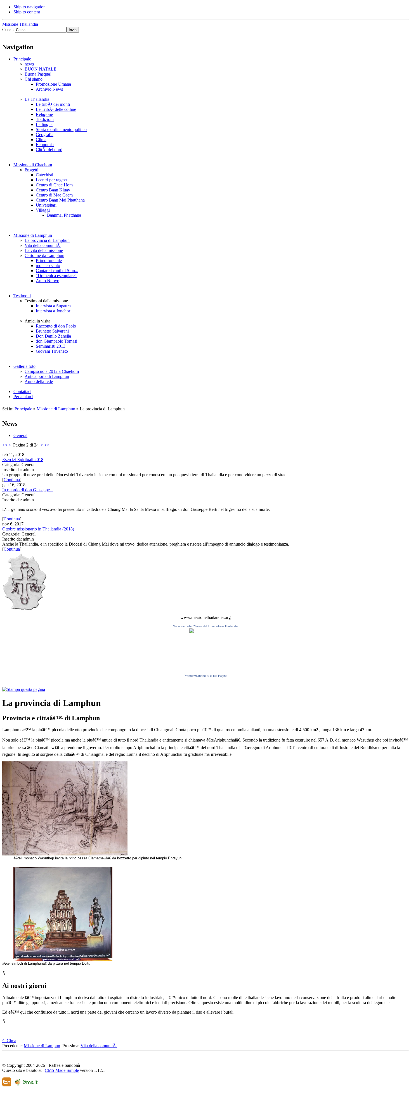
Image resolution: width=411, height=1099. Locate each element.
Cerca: (8, 29)
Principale (23, 408)
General (20, 435)
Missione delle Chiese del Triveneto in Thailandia (205, 626)
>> (46, 445)
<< (4, 445)
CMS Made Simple (62, 1070)
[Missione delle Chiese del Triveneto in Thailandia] (205, 672)
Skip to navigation (29, 6)
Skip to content (26, 12)
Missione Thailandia (20, 24)
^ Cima (9, 1040)
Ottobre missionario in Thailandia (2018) (38, 529)
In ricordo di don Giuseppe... (27, 489)
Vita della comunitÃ (99, 1045)
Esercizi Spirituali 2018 (22, 459)
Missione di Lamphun (56, 408)
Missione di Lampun (42, 1045)
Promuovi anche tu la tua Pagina (205, 675)
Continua (12, 479)
